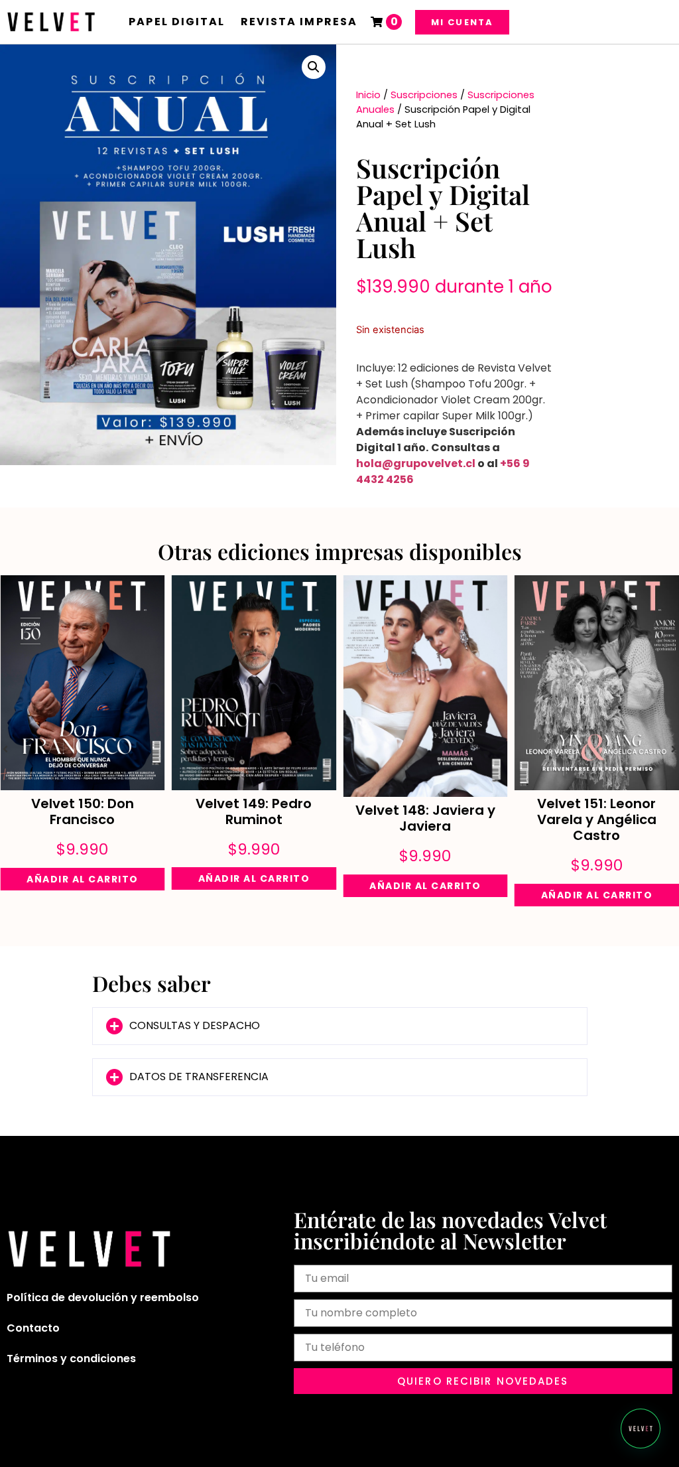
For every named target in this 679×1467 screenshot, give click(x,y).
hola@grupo (392, 463)
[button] (314, 67)
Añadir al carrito (83, 879)
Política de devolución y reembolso (103, 1297)
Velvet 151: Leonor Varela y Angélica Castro (596, 819)
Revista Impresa (299, 21)
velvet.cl (451, 463)
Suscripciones (424, 95)
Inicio (368, 95)
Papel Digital (177, 21)
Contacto (33, 1328)
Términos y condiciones (71, 1358)
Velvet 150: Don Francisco (82, 811)
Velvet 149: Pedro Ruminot (254, 811)
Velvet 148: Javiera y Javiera (425, 818)
